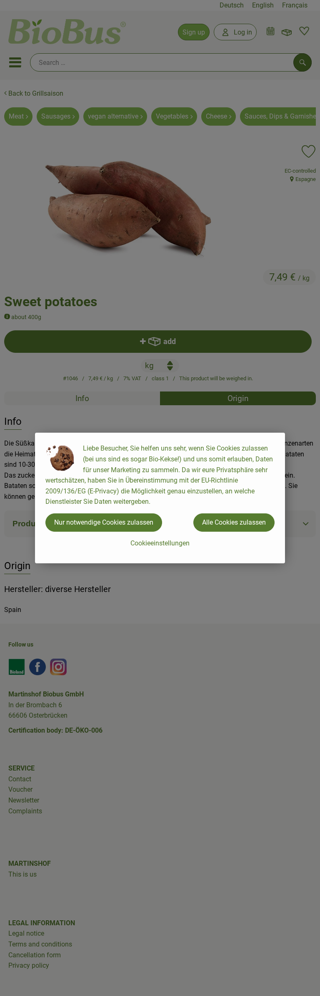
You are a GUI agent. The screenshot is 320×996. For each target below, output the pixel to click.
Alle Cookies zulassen (234, 522)
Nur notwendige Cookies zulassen (103, 522)
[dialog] (160, 498)
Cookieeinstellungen (160, 543)
